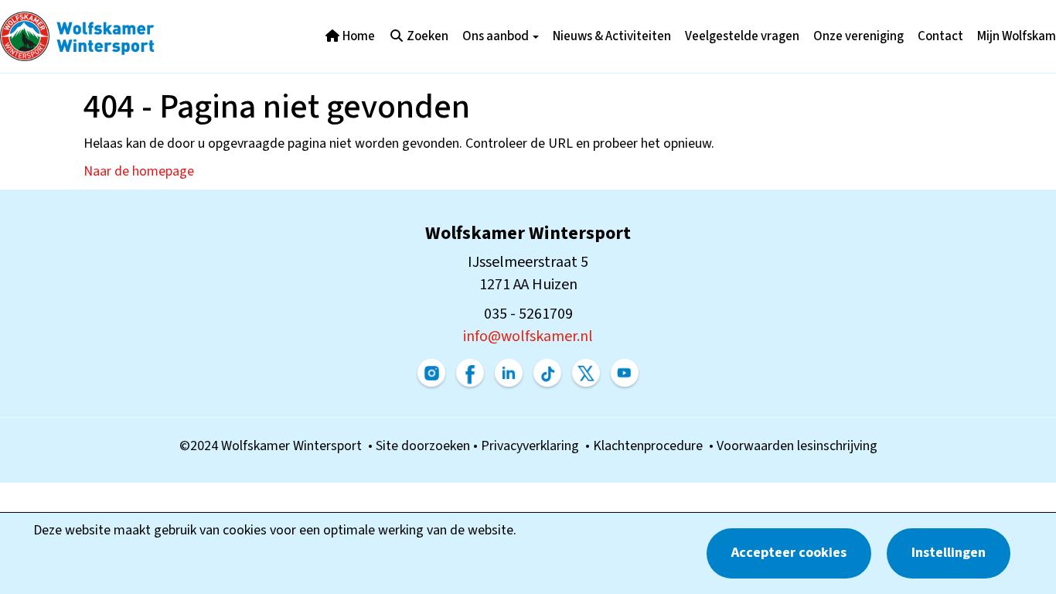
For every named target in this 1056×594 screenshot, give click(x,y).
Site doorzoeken (424, 446)
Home (357, 36)
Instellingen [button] (948, 552)
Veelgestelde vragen (742, 36)
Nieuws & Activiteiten (612, 36)
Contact (940, 36)
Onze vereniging (858, 36)
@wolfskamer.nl (528, 336)
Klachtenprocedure (651, 446)
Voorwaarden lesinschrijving (797, 446)
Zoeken (426, 36)
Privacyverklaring (533, 446)
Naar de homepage (138, 171)
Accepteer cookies (789, 552)
